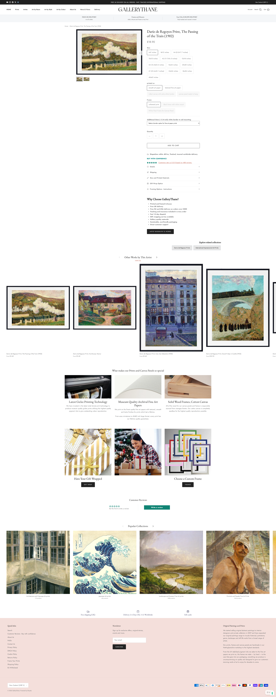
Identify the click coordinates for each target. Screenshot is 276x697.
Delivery (97, 9)
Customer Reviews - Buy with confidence (22, 634)
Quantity (150, 131)
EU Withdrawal (13, 668)
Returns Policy (12, 657)
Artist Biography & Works (160, 231)
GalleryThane (16, 691)
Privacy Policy (12, 647)
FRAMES (188, 485)
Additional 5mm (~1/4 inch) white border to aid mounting (169, 119)
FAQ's (10, 640)
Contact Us (11, 644)
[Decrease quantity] (149, 136)
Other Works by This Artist (138, 257)
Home (66, 26)
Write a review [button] (157, 507)
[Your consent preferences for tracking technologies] (272, 693)
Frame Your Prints (14, 661)
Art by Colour (61, 9)
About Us (73, 9)
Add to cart (173, 145)
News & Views (85, 9)
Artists (25, 9)
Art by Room (36, 9)
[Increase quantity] (162, 136)
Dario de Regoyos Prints (182, 248)
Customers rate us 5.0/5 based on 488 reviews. (175, 162)
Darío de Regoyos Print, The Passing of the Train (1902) (85, 26)
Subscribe (119, 647)
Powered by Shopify (25, 691)
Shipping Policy (13, 664)
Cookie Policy (12, 654)
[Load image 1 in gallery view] (109, 52)
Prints (17, 9)
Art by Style (48, 9)
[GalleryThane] (138, 9)
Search (10, 630)
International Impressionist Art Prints (207, 248)
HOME (8, 9)
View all (138, 260)
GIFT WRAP (88, 485)
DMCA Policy (12, 651)
